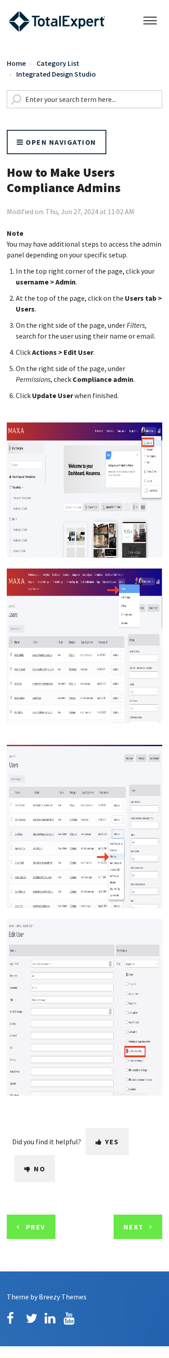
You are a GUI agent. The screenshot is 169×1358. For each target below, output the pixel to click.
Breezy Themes (63, 1296)
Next (133, 1226)
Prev (36, 1226)
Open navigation (60, 142)
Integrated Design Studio (56, 73)
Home (16, 63)
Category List (58, 63)
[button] (150, 18)
